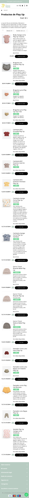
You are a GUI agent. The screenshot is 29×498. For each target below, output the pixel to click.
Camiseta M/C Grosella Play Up (18, 130)
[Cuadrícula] (3, 30)
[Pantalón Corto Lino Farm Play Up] (7, 353)
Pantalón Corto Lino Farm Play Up (20, 349)
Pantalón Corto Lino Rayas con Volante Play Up (20, 368)
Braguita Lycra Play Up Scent (19, 91)
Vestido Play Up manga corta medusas (18, 431)
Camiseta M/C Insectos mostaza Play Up (19, 181)
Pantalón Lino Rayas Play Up (20, 412)
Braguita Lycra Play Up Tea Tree (19, 111)
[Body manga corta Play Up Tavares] (7, 39)
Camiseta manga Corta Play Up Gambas (19, 235)
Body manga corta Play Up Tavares (19, 36)
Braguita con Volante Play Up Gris (18, 64)
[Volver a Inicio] (1, 10)
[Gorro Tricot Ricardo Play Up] (7, 298)
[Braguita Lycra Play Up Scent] (7, 94)
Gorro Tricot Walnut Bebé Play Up (19, 323)
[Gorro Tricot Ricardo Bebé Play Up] (7, 271)
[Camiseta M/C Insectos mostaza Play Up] (7, 184)
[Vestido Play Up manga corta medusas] (7, 433)
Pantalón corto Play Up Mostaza (20, 386)
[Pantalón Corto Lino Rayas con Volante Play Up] (7, 371)
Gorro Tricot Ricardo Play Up (18, 295)
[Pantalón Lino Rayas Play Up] (7, 415)
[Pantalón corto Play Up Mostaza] (7, 390)
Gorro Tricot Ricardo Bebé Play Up (19, 268)
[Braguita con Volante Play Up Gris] (7, 67)
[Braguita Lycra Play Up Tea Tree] (7, 114)
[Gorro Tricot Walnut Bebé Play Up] (7, 325)
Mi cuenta (4, 468)
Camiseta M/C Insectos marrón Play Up (19, 163)
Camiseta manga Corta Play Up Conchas (19, 200)
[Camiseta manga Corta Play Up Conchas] (7, 202)
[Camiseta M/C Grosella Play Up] (7, 134)
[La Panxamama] (8, 5)
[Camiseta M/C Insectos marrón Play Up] (7, 165)
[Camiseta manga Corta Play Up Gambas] (7, 237)
